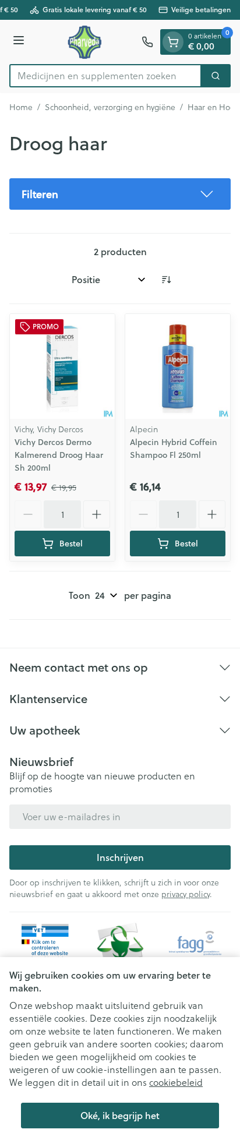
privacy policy (185, 894)
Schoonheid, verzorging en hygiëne (110, 107)
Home (21, 107)
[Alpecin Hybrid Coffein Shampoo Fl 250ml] (177, 366)
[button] (120, 194)
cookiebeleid (176, 1082)
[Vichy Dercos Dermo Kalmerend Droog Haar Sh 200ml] (62, 366)
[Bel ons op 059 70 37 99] (147, 42)
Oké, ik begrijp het (120, 1115)
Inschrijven (120, 857)
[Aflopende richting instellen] (166, 280)
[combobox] (105, 75)
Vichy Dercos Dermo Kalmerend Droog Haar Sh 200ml (59, 455)
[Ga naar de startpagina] (85, 41)
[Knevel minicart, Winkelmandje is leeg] (173, 41)
